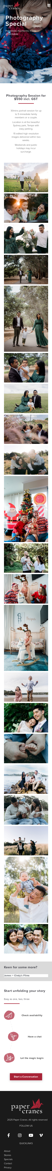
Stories (7, 1155)
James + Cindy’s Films (17, 975)
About (7, 1151)
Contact (8, 1163)
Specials (8, 1159)
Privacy (7, 1167)
